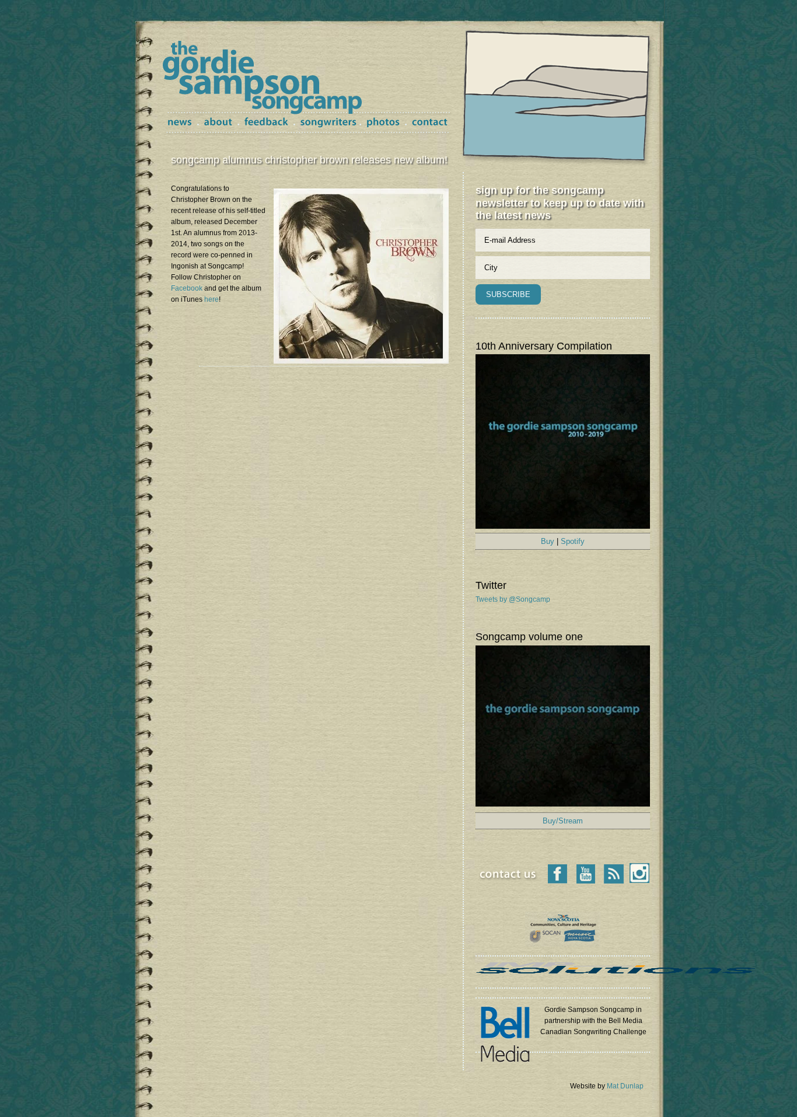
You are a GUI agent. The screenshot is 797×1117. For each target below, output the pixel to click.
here (211, 299)
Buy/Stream (563, 820)
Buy (547, 541)
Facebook (186, 288)
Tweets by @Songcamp (513, 599)
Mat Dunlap (625, 1086)
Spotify (573, 541)
